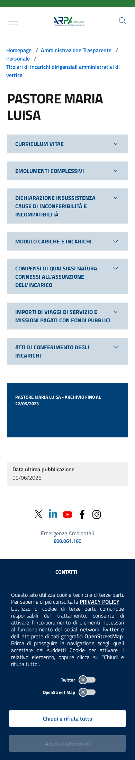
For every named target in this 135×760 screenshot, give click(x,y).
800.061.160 (67, 541)
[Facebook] (82, 514)
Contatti (66, 572)
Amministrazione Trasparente (76, 50)
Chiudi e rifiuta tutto (67, 718)
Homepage (19, 50)
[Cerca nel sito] (122, 20)
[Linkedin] (52, 514)
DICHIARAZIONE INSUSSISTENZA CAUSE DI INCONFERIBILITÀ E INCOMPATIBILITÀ (55, 206)
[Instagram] (96, 514)
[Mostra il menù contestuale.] (13, 21)
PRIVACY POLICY (99, 601)
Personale (18, 58)
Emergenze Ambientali (67, 533)
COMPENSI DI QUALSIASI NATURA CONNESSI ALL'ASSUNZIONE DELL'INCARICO (56, 276)
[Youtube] (67, 514)
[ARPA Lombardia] (67, 21)
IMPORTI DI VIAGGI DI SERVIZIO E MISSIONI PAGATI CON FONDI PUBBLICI (63, 316)
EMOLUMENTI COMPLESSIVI (49, 171)
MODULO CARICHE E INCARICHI (53, 241)
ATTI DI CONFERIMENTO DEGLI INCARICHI (52, 351)
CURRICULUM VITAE (39, 144)
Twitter (68, 679)
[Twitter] (38, 514)
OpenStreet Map (59, 692)
